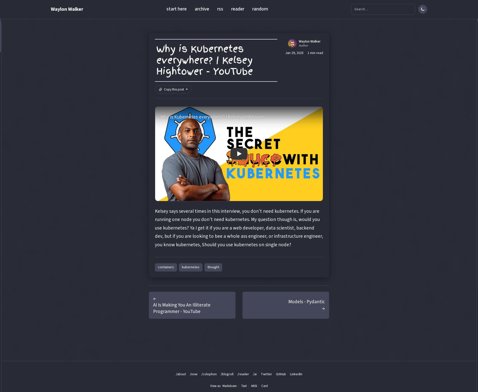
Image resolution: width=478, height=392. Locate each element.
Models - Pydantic (306, 301)
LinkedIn (296, 374)
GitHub (281, 374)
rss (220, 9)
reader (237, 9)
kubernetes (190, 267)
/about (181, 374)
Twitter (266, 374)
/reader (243, 374)
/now (193, 374)
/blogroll (227, 374)
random (260, 9)
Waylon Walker (67, 9)
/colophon (209, 374)
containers (166, 267)
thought (213, 267)
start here (176, 9)
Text (244, 386)
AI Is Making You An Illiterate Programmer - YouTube (181, 308)
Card (264, 386)
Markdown (229, 386)
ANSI (254, 386)
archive (202, 9)
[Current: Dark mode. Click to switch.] (422, 9)
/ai (255, 374)
